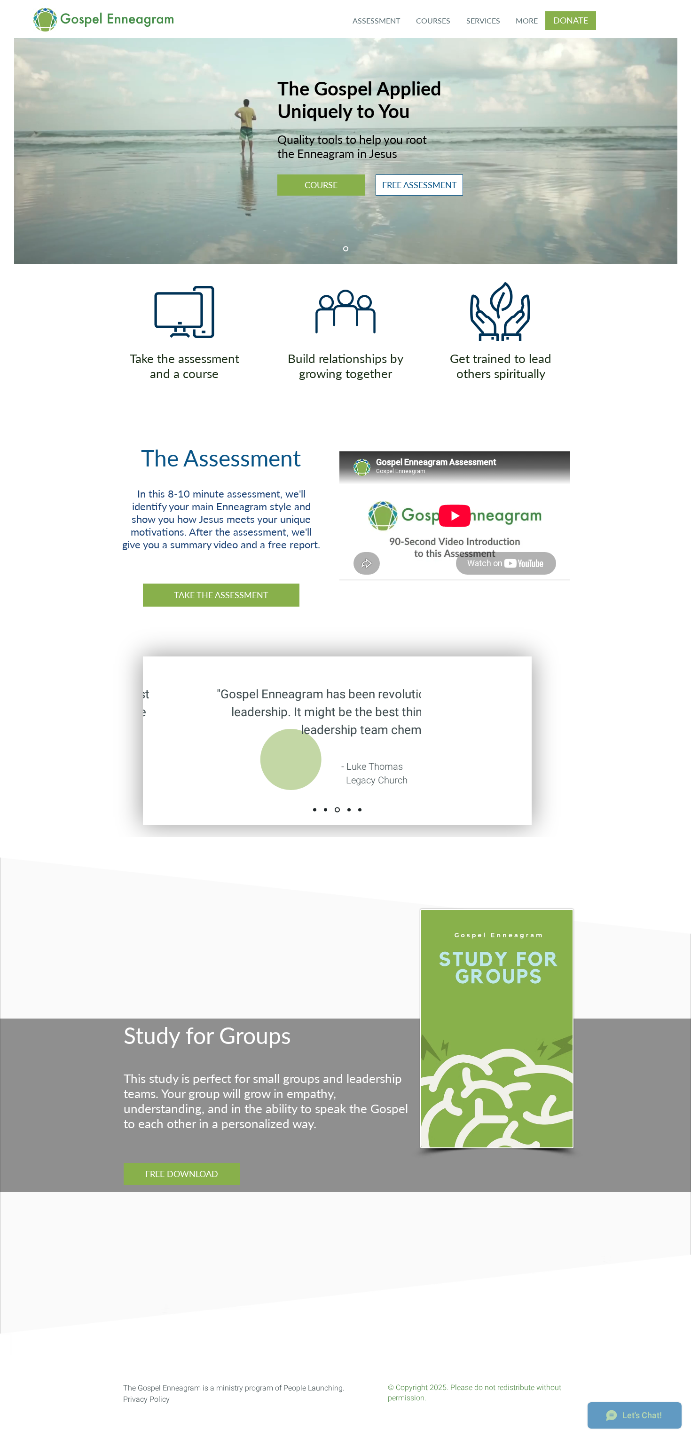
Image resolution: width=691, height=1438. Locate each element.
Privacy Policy (146, 1399)
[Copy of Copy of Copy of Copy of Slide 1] (359, 810)
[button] (433, 20)
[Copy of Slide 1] (325, 810)
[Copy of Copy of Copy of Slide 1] (348, 810)
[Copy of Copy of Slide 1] (336, 810)
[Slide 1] (314, 810)
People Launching (313, 1388)
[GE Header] (345, 249)
